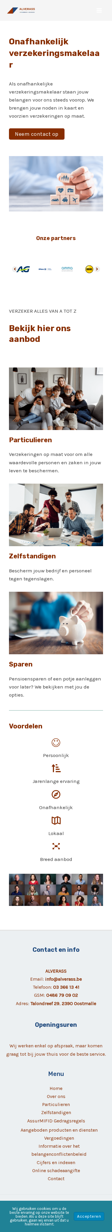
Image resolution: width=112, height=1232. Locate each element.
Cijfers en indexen (56, 1162)
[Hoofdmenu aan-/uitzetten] (99, 10)
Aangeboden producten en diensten (59, 1130)
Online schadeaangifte (56, 1170)
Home (56, 1088)
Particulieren (56, 1104)
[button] (37, 134)
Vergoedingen (59, 1138)
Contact (56, 1178)
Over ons (56, 1096)
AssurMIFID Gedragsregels (56, 1121)
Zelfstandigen (56, 1112)
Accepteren (89, 1216)
